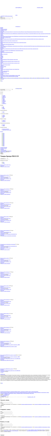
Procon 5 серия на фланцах (5, 327)
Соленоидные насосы (22, 42)
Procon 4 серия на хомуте (4, 275)
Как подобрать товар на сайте (28, 391)
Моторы (1, 55)
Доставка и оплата (3, 148)
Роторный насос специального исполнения (7, 244)
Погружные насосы (3, 40)
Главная (1, 151)
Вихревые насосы (37, 36)
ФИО (1, 402)
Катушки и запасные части (15, 61)
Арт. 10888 (18, 344)
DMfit (1, 58)
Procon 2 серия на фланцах (5, 220)
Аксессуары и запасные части (41, 33)
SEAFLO (1, 47)
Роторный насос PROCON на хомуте (6, 358)
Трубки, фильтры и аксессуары (12, 59)
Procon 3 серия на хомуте (4, 247)
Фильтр (2, 153)
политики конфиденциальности (26, 404)
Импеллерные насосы (4, 36)
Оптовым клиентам (3, 29)
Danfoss (1, 62)
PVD (1, 63)
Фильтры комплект (3, 71)
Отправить (2, 417)
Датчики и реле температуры (14, 69)
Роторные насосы (11, 36)
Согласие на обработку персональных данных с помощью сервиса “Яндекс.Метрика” (15, 393)
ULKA (1, 41)
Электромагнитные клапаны (5, 61)
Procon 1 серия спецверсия (5, 192)
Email (1, 413)
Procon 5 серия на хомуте (4, 303)
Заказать (2, 405)
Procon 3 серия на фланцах (5, 261)
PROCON (14, 76)
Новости (2, 392)
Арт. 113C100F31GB (16, 358)
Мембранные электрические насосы (6, 33)
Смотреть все (2, 374)
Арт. (10, 164)
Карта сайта (32, 393)
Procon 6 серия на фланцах (5, 330)
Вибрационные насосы (4, 42)
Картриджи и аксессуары (4, 73)
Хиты (15, 392)
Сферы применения (10, 392)
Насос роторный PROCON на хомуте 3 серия (8, 344)
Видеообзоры (36, 391)
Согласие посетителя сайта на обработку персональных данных (38, 392)
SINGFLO (2, 45)
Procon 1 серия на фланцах (5, 178)
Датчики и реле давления (4, 69)
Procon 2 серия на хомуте (4, 206)
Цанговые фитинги (3, 59)
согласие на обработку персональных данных (42, 404)
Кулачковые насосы (30, 36)
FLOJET (1, 32)
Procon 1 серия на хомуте (4, 164)
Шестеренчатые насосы (44, 36)
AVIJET (1, 56)
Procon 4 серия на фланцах (5, 289)
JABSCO (1, 35)
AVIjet (1, 49)
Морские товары (3, 66)
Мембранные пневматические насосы (19, 33)
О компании (12, 391)
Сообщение (2, 415)
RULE (1, 39)
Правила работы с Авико (19, 391)
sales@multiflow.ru (6, 395)
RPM (10, 76)
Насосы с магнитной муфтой (31, 33)
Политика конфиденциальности (21, 392)
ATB (1, 53)
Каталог (8, 391)
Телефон (1, 403)
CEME (1, 43)
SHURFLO (2, 51)
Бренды (1, 131)
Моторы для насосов (3, 54)
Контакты (2, 149)
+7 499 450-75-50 (6, 394)
